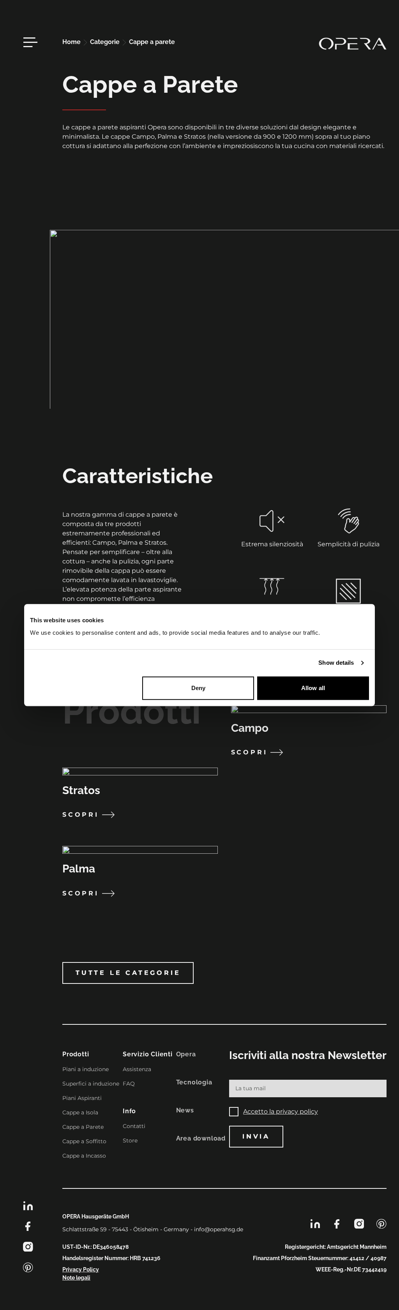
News (185, 1110)
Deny (198, 688)
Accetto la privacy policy (280, 1111)
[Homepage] (353, 43)
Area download (201, 1138)
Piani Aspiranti (82, 1098)
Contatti (134, 1126)
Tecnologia (194, 1082)
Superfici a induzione (90, 1083)
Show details (336, 662)
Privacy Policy (80, 1269)
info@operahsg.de (218, 1229)
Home (72, 42)
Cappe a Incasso (84, 1155)
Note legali (76, 1278)
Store (130, 1140)
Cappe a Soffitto (84, 1141)
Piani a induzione (85, 1069)
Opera (186, 1054)
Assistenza (137, 1069)
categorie (105, 42)
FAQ (129, 1083)
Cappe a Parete (83, 1126)
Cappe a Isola (80, 1112)
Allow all (313, 688)
